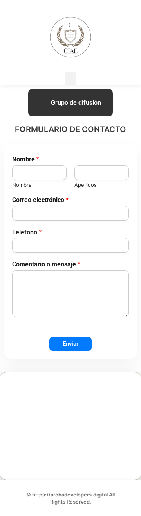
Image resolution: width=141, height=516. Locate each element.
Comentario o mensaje (46, 264)
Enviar (70, 343)
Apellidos (85, 185)
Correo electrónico (40, 200)
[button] (70, 78)
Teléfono (27, 232)
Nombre (25, 159)
